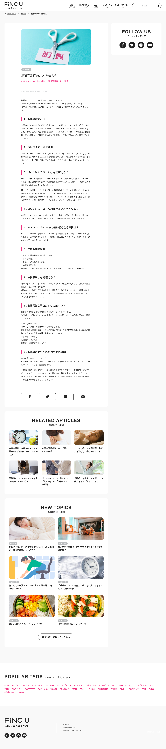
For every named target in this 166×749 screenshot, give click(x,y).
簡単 (144, 689)
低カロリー (17, 689)
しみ (7, 685)
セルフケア (14, 582)
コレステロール (28, 81)
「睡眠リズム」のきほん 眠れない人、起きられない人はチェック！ (80, 587)
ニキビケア (104, 685)
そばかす (16, 685)
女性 (75, 689)
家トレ (83, 689)
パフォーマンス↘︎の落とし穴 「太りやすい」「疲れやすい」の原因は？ (56, 481)
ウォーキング (38, 685)
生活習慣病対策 (55, 81)
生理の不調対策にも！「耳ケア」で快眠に (55, 450)
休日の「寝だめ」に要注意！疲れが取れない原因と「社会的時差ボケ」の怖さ (31, 548)
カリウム (51, 685)
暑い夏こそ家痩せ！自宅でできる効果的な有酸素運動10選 (80, 548)
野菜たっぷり (11, 692)
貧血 (152, 689)
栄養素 (114, 689)
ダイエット (62, 543)
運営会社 (66, 725)
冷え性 (54, 689)
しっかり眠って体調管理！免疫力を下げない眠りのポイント (88, 450)
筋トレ (123, 689)
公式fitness (30, 689)
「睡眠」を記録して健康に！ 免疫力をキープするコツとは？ (88, 480)
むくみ (26, 685)
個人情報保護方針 (69, 728)
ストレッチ (79, 685)
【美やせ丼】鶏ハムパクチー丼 (72, 624)
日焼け (92, 689)
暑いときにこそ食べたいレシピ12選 (25, 624)
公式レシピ (43, 689)
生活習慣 (26, 69)
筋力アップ (134, 689)
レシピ (153, 685)
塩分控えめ (65, 689)
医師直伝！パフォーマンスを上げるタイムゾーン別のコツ (23, 480)
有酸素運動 (103, 689)
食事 (22, 692)
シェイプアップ (64, 685)
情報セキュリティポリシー (72, 730)
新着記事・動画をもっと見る (56, 637)
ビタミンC (130, 685)
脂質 (66, 81)
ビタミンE (143, 685)
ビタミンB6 (118, 685)
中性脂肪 (41, 81)
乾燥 (7, 689)
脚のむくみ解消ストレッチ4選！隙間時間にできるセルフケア (31, 587)
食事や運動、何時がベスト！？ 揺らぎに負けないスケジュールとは (23, 451)
